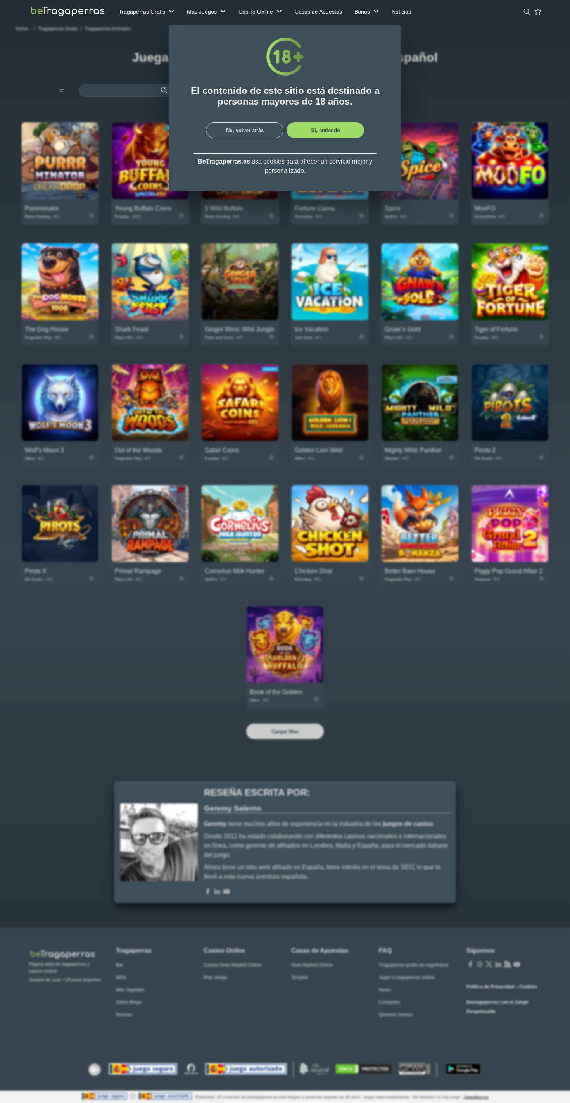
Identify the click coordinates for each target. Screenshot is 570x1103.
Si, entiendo (325, 130)
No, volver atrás (245, 130)
